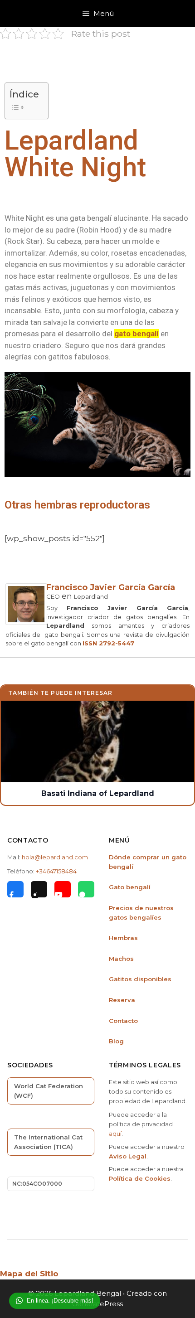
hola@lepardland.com (55, 857)
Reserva (122, 999)
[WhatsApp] (86, 889)
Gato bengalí (130, 887)
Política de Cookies (140, 1178)
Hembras (123, 937)
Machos (121, 958)
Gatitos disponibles (140, 979)
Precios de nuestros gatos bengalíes (141, 912)
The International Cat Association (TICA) (48, 1142)
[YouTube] (62, 889)
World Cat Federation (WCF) (48, 1090)
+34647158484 (56, 871)
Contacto (123, 1020)
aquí (115, 1133)
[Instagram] (39, 889)
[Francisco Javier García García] (26, 622)
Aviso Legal (127, 1156)
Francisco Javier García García (110, 587)
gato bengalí (136, 333)
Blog (116, 1041)
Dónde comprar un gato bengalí (147, 861)
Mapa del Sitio (29, 1273)
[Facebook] (15, 889)
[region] (97, 424)
